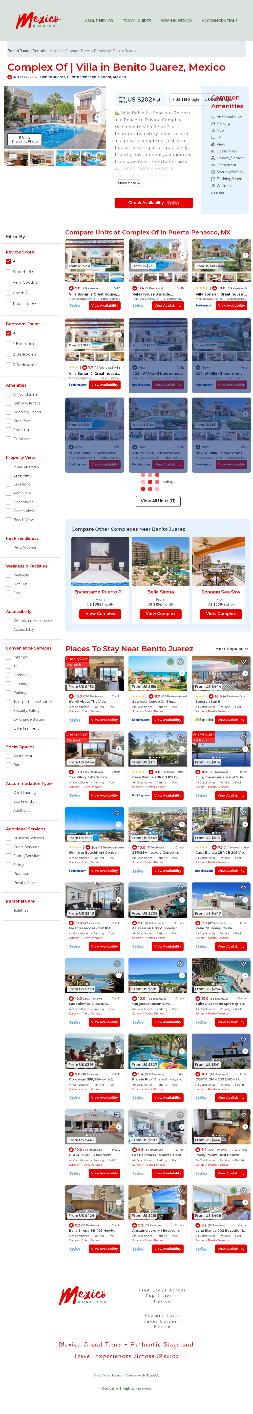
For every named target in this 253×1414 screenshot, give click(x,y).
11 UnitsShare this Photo (24, 139)
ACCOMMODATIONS (220, 20)
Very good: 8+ (27, 282)
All (15, 261)
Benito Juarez (125, 51)
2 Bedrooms (25, 354)
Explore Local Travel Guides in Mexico (163, 1321)
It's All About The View (87, 701)
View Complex (100, 613)
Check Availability (147, 202)
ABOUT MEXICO (99, 20)
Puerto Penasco (95, 51)
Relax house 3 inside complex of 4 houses (151, 294)
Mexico (55, 51)
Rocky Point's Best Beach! (217, 1155)
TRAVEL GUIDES (137, 20)
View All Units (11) (158, 501)
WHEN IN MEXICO (176, 20)
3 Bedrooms (25, 365)
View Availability (104, 305)
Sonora (71, 51)
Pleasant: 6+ (25, 303)
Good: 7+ (21, 293)
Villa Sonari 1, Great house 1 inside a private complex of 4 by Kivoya (221, 294)
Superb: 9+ (23, 272)
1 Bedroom (23, 343)
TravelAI (152, 1375)
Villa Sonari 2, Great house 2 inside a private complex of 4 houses (94, 373)
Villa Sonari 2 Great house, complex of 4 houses (93, 294)
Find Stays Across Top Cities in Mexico (163, 1296)
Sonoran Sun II (207, 701)
